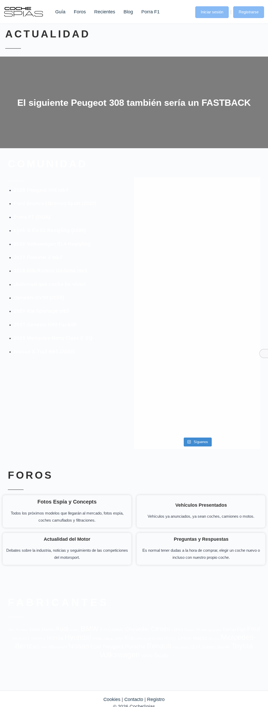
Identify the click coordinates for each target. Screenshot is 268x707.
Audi (62, 628)
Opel (95, 646)
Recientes (104, 11)
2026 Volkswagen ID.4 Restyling (52, 244)
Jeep (119, 638)
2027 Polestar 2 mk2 (38, 257)
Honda (55, 637)
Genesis (38, 638)
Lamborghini (145, 638)
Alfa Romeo (18, 630)
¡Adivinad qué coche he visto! (50, 284)
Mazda (200, 638)
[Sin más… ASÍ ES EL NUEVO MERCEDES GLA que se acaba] (197, 205)
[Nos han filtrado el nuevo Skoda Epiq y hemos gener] (240, 387)
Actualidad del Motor (67, 539)
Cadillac (116, 629)
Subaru (209, 647)
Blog (128, 11)
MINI (44, 647)
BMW (89, 629)
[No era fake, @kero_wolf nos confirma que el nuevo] (197, 362)
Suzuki (223, 646)
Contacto (133, 699)
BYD (103, 630)
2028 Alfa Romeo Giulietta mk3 (50, 270)
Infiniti (97, 638)
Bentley (74, 630)
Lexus (185, 638)
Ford (253, 628)
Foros (80, 11)
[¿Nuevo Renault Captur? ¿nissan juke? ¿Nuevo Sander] (240, 293)
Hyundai (78, 637)
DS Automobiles (208, 630)
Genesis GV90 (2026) (39, 297)
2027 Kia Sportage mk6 (41, 311)
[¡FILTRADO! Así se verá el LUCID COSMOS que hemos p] (197, 285)
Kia (128, 637)
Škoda (161, 655)
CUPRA (177, 630)
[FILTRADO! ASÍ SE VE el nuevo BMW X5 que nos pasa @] (154, 268)
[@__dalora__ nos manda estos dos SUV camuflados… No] (154, 205)
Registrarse (249, 12)
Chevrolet (137, 629)
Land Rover (166, 638)
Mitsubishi (57, 646)
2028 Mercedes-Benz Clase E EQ (53, 338)
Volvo (147, 655)
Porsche (135, 646)
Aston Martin (41, 629)
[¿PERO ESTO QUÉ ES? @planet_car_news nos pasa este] (240, 212)
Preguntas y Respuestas (201, 539)
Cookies (111, 699)
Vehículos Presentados (201, 505)
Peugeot (113, 646)
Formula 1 (21, 638)
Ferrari (229, 629)
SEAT (195, 646)
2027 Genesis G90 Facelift (45, 324)
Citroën (160, 629)
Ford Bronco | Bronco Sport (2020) (55, 203)
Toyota (242, 646)
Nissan (79, 646)
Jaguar (108, 638)
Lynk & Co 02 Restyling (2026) (50, 230)
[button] (186, 11)
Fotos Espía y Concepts (67, 502)
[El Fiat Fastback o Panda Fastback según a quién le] (154, 383)
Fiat (241, 629)
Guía (60, 11)
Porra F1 (150, 11)
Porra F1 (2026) (32, 217)
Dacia (189, 630)
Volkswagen (119, 654)
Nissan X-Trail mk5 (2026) (44, 351)
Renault (159, 646)
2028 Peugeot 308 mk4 (41, 190)
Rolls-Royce (180, 647)
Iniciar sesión (212, 12)
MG (36, 646)
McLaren (214, 638)
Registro (156, 699)
